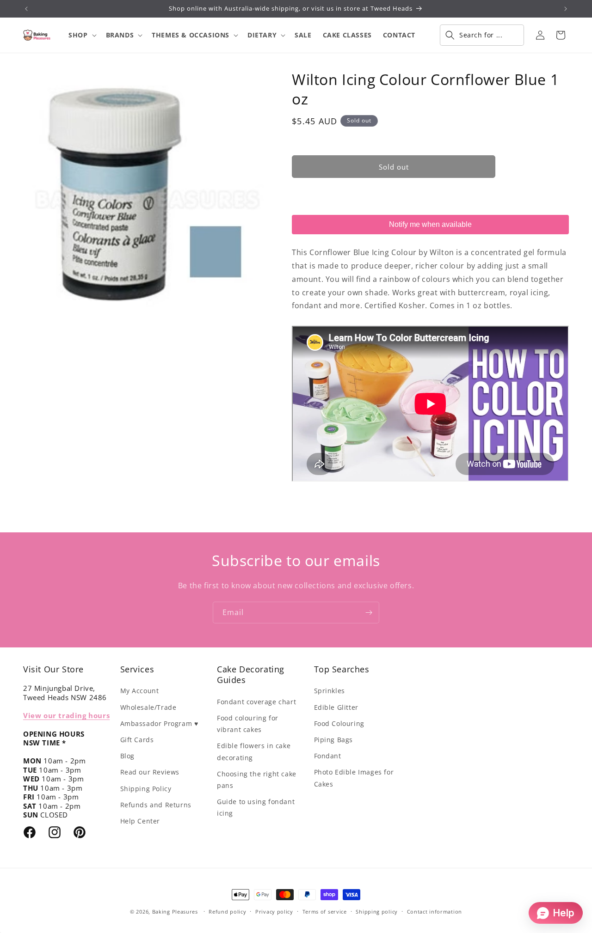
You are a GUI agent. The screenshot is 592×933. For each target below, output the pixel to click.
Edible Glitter (336, 707)
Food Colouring (339, 723)
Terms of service (324, 911)
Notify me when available (430, 224)
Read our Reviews (150, 772)
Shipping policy (377, 911)
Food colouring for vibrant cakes (247, 723)
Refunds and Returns (155, 804)
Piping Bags (333, 739)
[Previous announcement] (26, 9)
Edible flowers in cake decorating (253, 751)
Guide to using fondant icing (256, 807)
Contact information (434, 911)
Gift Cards (137, 739)
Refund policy (227, 911)
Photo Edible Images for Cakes (354, 778)
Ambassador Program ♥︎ (159, 723)
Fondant (327, 755)
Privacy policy (274, 911)
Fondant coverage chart (256, 701)
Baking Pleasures (175, 911)
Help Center (140, 821)
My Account (139, 690)
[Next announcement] (565, 9)
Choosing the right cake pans (256, 779)
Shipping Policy (146, 788)
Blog (127, 755)
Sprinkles (329, 690)
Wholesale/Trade (148, 707)
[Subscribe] (368, 612)
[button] (81, 35)
